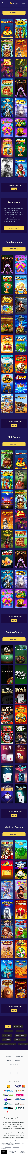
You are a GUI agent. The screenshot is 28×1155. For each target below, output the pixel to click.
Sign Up (14, 189)
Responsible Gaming (11, 1069)
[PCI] (8, 1103)
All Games (20, 1031)
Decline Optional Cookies (12, 1152)
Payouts (14, 1073)
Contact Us (18, 1060)
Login (23, 3)
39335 (13, 1137)
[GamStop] (8, 1108)
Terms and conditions (14, 1077)
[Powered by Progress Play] (20, 1099)
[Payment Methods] (8, 1086)
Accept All (3, 1152)
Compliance (8, 1031)
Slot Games (23, 1044)
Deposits (8, 1060)
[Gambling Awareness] (20, 1103)
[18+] (8, 1112)
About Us (8, 1056)
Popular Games (19, 1039)
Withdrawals (19, 1056)
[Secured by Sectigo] (20, 1108)
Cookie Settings (14, 1081)
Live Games (7, 1039)
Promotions (18, 1026)
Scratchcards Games (8, 1044)
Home (7, 1026)
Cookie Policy (8, 1147)
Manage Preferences (22, 1152)
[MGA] (8, 1099)
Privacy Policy (14, 1065)
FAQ (22, 1069)
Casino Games (7, 1035)
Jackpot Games (20, 1035)
